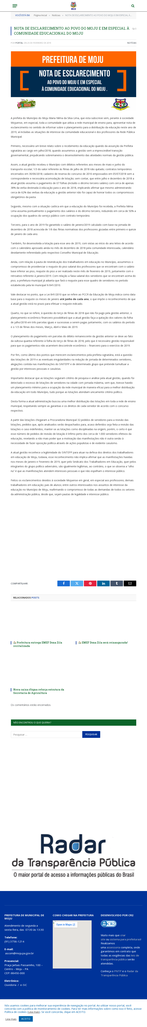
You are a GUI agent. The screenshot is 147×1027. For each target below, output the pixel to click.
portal (19, 42)
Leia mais (33, 1012)
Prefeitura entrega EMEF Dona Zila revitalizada (37, 644)
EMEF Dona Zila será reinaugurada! (104, 642)
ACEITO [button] (25, 1018)
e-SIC (23, 985)
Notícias (131, 42)
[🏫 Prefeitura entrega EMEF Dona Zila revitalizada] (41, 622)
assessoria (113, 947)
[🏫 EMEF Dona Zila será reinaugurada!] (106, 622)
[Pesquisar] (132, 6)
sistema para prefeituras (125, 939)
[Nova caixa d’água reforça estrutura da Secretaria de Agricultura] (41, 669)
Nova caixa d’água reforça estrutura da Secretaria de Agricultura (38, 691)
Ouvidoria (10, 985)
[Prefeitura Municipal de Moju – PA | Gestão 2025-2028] (73, 6)
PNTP (118, 971)
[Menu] (15, 6)
